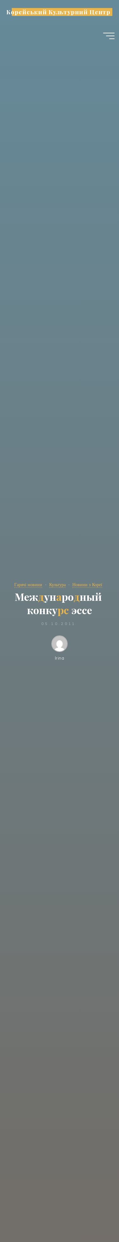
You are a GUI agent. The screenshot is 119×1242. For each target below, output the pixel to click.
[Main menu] (109, 36)
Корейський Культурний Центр (58, 12)
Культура (57, 584)
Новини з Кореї (87, 584)
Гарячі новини (28, 584)
